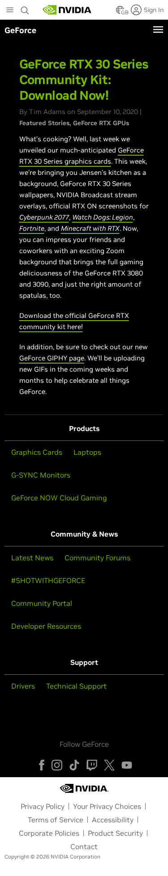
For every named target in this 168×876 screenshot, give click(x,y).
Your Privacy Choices (107, 806)
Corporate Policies (49, 833)
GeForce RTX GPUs (101, 123)
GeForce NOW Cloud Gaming (59, 497)
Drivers (23, 685)
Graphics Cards (36, 452)
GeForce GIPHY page (51, 358)
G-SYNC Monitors (40, 474)
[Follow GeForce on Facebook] (41, 765)
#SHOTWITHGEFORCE (48, 580)
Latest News (32, 557)
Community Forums (97, 557)
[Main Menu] (9, 10)
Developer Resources (46, 626)
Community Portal (41, 603)
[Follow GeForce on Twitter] (109, 765)
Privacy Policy (43, 806)
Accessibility (113, 819)
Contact (84, 846)
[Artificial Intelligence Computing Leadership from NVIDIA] (67, 10)
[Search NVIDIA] (25, 8)
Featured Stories (44, 123)
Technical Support (76, 685)
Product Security (115, 833)
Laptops (87, 452)
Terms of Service (55, 819)
